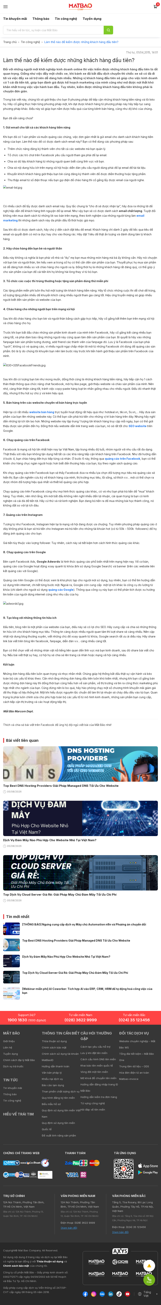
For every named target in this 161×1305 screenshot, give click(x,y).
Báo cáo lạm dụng (53, 1085)
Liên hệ (7, 1047)
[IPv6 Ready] (151, 1036)
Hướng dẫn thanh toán (55, 1066)
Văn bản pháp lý (52, 1072)
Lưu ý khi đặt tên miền (93, 1053)
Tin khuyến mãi (15, 19)
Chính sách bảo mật (54, 1047)
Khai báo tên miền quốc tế (96, 1065)
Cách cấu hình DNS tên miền (98, 1059)
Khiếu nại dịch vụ (52, 1078)
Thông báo (40, 19)
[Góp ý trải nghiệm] (149, 1266)
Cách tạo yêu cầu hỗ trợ (95, 1046)
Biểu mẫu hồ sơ (51, 1104)
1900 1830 (27, 1020)
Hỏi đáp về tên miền (92, 1109)
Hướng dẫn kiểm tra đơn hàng (98, 1097)
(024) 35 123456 (134, 1020)
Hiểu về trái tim (18, 1114)
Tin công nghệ (66, 19)
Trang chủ (10, 42)
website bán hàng (41, 412)
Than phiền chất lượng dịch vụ (61, 1091)
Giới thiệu (9, 1041)
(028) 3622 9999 (80, 1020)
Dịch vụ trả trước (13, 1066)
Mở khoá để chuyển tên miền (98, 1078)
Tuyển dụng (92, 19)
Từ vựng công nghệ (92, 1103)
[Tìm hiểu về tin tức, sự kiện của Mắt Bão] (108, 30)
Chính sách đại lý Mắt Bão (19, 1060)
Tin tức (10, 1080)
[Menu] (5, 6)
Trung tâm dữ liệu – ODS (134, 1066)
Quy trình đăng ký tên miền (58, 1097)
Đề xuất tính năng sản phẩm (59, 1135)
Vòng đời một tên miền (94, 1071)
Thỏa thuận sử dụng (54, 1041)
